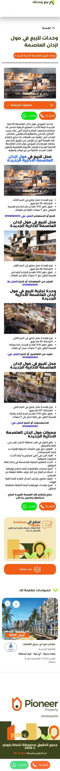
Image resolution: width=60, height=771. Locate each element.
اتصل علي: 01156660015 (19, 215)
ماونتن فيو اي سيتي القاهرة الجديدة (39, 644)
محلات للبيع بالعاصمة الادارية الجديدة (35, 55)
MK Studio (20, 753)
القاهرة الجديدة (46, 649)
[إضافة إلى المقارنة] (16, 604)
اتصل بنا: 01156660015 (22, 283)
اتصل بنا (50, 115)
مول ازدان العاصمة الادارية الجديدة (30, 158)
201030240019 (49, 716)
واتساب (32, 115)
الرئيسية (46, 27)
